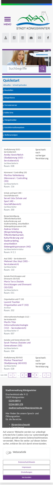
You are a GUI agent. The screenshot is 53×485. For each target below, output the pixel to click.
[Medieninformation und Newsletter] (14, 38)
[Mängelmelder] (5, 38)
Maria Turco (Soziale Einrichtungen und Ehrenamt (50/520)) (17, 285)
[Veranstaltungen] (22, 38)
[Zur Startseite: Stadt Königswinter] (33, 20)
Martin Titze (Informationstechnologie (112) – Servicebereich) (16, 325)
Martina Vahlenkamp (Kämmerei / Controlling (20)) (15, 178)
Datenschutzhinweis (26, 462)
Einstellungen (26, 472)
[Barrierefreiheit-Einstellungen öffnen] (48, 247)
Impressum (26, 467)
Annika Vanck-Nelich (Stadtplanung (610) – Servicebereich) (14, 158)
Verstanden (26, 477)
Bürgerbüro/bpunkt (20, 425)
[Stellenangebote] (31, 38)
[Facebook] (48, 38)
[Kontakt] (39, 38)
